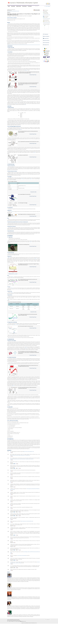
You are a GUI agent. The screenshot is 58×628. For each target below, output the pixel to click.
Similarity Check (46, 44)
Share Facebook (46, 16)
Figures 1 (26, 70)
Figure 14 (26, 347)
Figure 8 (12, 211)
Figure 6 (31, 178)
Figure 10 (9, 257)
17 (24, 104)
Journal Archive (46, 38)
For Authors (30, 6)
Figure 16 (13, 385)
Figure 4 (11, 138)
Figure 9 (31, 241)
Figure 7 (8, 179)
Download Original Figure (33, 74)
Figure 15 (12, 362)
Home (9, 6)
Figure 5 (34, 152)
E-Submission (46, 34)
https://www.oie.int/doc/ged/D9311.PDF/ (29, 451)
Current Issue (24, 6)
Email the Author (46, 13)
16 (16, 103)
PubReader (45, 11)
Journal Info (13, 6)
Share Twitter (46, 17)
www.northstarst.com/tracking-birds (22, 555)
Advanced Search (46, 40)
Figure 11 (12, 276)
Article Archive (18, 6)
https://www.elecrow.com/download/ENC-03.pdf (27, 521)
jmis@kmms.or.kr (23, 621)
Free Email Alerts (46, 42)
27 (25, 104)
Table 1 (22, 178)
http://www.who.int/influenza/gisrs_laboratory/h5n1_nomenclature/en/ (21, 455)
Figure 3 (21, 129)
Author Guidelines (46, 36)
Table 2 (9, 299)
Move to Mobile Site (47, 619)
